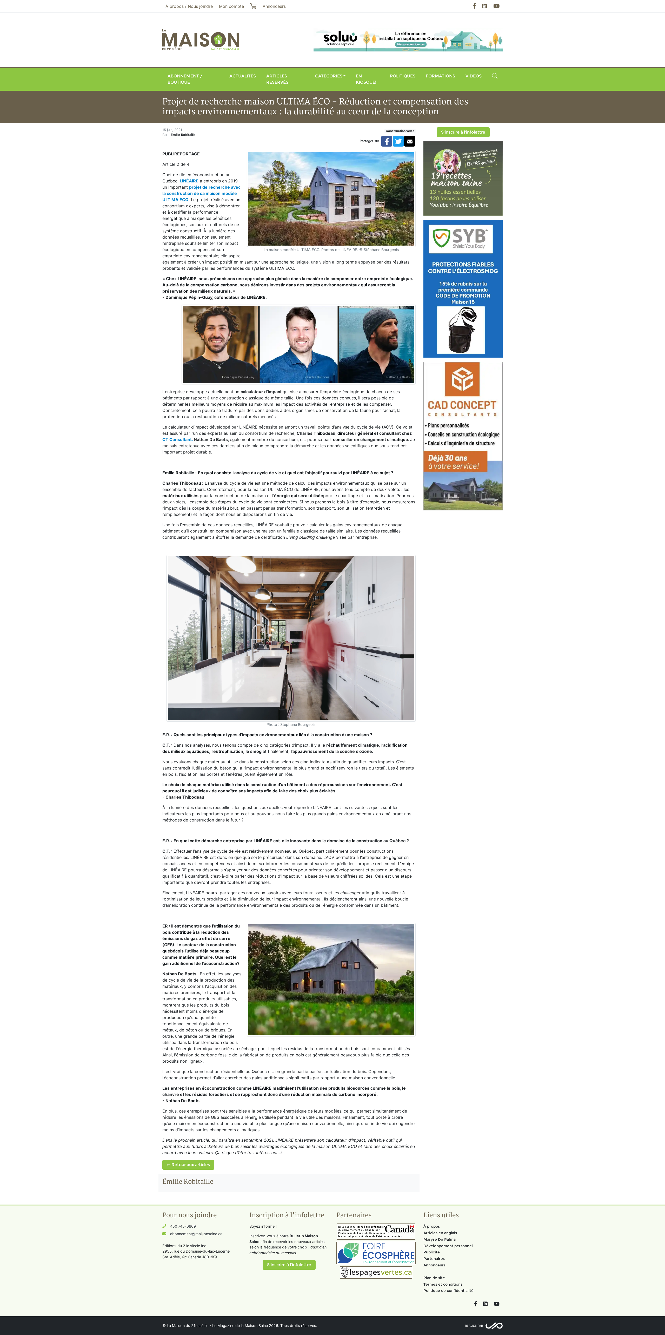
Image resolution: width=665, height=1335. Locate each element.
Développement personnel (448, 1246)
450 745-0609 (183, 1226)
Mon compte (231, 6)
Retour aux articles (190, 1164)
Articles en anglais (440, 1233)
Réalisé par (474, 1325)
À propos (431, 1226)
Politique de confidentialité (448, 1290)
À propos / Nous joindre (189, 6)
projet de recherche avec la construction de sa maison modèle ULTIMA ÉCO (201, 193)
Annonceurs (434, 1265)
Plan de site (434, 1277)
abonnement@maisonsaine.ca (196, 1234)
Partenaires (434, 1258)
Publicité (431, 1252)
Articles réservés (277, 79)
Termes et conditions (442, 1284)
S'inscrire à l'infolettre (463, 132)
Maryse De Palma (439, 1239)
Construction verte (400, 131)
